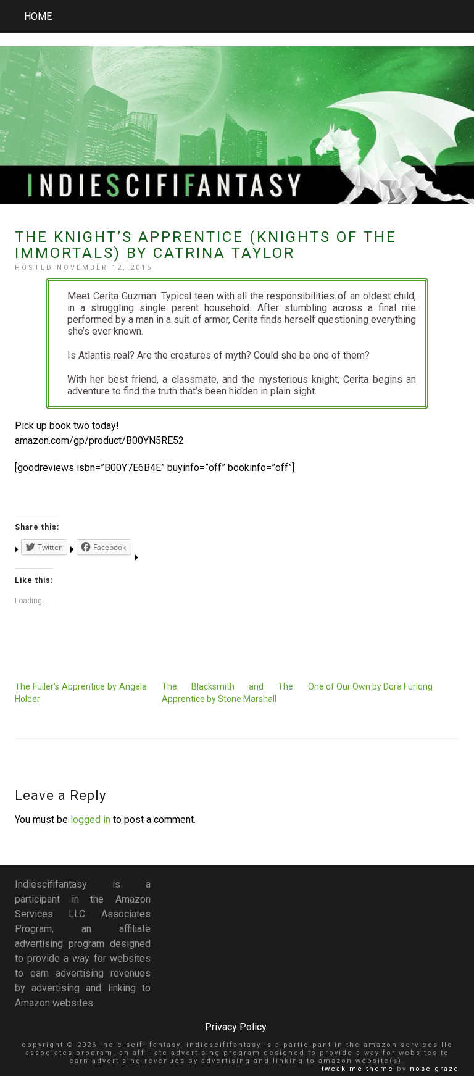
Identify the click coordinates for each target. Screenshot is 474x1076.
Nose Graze (434, 1069)
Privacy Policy (236, 1027)
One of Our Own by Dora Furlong (370, 686)
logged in (90, 819)
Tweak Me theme (358, 1069)
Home (38, 16)
